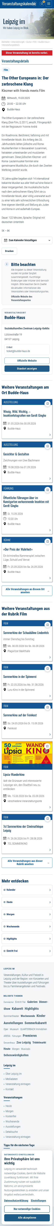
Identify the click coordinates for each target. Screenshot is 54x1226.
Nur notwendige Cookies (27, 1208)
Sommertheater (11, 1016)
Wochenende (28, 1016)
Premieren (30, 1036)
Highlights (32, 1008)
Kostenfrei (11, 1116)
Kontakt (10, 1089)
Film (35, 42)
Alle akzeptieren (27, 1217)
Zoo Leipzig (23, 1042)
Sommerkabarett (36, 1023)
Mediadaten (12, 1079)
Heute (7, 1048)
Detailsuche (12, 1131)
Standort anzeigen (27, 368)
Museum (14, 1029)
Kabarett (17, 1008)
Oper (6, 1029)
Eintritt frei (20, 1001)
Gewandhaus (9, 1042)
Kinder (41, 1016)
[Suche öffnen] (34, 3)
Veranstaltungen (18, 42)
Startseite (5, 42)
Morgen (16, 1048)
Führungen (16, 1036)
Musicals (25, 1048)
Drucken (9, 251)
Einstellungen (38, 1200)
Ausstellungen (13, 1023)
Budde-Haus (44, 42)
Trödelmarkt (39, 1042)
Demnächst (9, 1002)
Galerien (32, 1002)
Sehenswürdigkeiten (16, 1055)
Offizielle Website (27, 360)
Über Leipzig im (14, 1073)
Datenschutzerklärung (16, 1200)
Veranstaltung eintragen (18, 1084)
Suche (28, 42)
